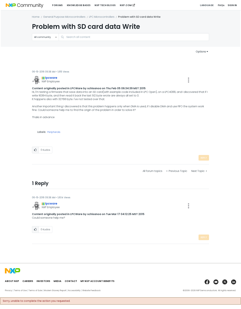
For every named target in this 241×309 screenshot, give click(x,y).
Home (36, 17)
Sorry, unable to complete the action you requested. (36, 301)
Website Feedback (91, 290)
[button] (188, 80)
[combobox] (134, 37)
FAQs (221, 5)
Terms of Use (20, 290)
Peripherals (53, 132)
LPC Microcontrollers (101, 17)
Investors (43, 281)
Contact (71, 281)
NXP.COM (126, 5)
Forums (57, 5)
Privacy (8, 290)
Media (57, 281)
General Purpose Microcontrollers (64, 17)
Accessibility (74, 290)
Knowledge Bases (78, 5)
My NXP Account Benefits (97, 281)
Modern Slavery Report (55, 290)
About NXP (12, 281)
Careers (27, 281)
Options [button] (201, 51)
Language (206, 5)
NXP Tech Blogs (105, 5)
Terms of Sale (35, 290)
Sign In (232, 5)
